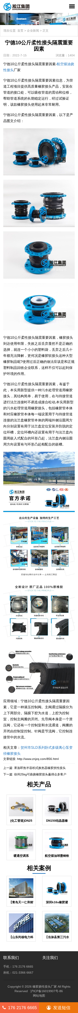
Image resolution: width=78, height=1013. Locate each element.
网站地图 (39, 995)
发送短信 (61, 1007)
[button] (72, 6)
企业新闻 (33, 30)
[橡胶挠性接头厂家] (15, 6)
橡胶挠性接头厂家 (44, 986)
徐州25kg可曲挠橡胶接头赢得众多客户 (40, 774)
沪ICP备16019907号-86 (46, 991)
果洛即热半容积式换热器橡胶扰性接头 (40, 768)
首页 (20, 30)
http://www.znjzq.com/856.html (38, 759)
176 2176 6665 (22, 1007)
